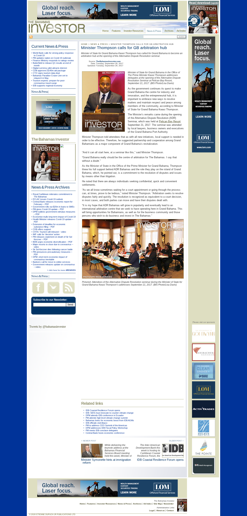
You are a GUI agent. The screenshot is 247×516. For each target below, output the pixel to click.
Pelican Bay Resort (170, 121)
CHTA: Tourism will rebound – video (49, 232)
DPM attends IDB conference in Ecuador (105, 415)
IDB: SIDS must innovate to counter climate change (110, 413)
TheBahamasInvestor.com (108, 61)
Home (105, 30)
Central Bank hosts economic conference (105, 433)
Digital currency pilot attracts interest (50, 68)
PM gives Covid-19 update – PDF (48, 209)
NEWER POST (89, 441)
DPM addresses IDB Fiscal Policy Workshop (107, 428)
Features (116, 30)
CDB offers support (42, 229)
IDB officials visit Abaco (96, 423)
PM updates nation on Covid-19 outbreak (52, 58)
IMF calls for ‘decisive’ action (46, 234)
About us (160, 510)
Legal (151, 510)
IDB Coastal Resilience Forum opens (103, 410)
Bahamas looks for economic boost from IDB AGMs (110, 420)
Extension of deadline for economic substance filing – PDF (49, 225)
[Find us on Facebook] (38, 294)
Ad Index (181, 30)
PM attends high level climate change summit (107, 418)
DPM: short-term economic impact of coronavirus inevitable (50, 258)
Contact (170, 510)
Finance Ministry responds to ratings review (53, 60)
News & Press (154, 31)
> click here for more (61, 270)
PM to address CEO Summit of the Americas (106, 425)
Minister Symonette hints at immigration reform (106, 461)
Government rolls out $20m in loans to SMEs (53, 207)
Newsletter (169, 504)
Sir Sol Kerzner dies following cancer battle (53, 249)
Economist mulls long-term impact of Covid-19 (54, 217)
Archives (168, 30)
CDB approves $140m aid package (49, 70)
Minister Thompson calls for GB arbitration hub (124, 47)
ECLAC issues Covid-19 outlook (48, 199)
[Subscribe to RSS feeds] (69, 294)
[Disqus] (132, 340)
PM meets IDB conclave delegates (102, 430)
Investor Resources (133, 30)
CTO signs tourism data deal (46, 73)
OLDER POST (175, 441)
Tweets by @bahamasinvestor (47, 326)
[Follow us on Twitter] (53, 294)
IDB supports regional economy (47, 85)
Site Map (158, 504)
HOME (84, 44)
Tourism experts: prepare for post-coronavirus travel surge (49, 81)
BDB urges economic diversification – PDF (53, 242)
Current (49, 46)
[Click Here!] (203, 341)
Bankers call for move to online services (51, 262)
